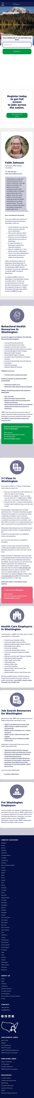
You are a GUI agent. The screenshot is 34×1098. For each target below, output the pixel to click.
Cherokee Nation (6, 855)
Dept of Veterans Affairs (7, 865)
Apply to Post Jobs (6, 1061)
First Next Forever (6, 991)
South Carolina (5, 945)
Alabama (3, 843)
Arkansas (3, 850)
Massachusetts (5, 897)
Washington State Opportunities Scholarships (18, 386)
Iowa (2, 882)
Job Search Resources (7, 1085)
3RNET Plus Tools (6, 1047)
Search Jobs (4, 1040)
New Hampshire (5, 917)
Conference (4, 986)
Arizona (3, 848)
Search (17, 51)
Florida (3, 868)
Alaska (3, 845)
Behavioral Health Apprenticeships (14, 398)
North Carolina (5, 927)
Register (3, 1043)
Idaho (2, 875)
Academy (3, 983)
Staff (2, 981)
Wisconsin (4, 967)
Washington (4, 962)
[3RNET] (17, 4)
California (4, 853)
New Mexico (4, 922)
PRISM (3, 1090)
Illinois (3, 877)
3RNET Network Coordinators (9, 1052)
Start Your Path (9, 396)
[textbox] (17, 45)
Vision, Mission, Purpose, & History (10, 996)
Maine (3, 892)
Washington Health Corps (12, 384)
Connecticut (4, 860)
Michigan (3, 900)
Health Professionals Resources (10, 1050)
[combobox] (17, 44)
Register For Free (17, 115)
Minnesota (4, 902)
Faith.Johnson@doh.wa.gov (13, 173)
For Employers (5, 1064)
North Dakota (5, 930)
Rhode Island (4, 942)
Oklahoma (4, 935)
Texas (2, 952)
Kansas (3, 885)
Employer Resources (7, 1066)
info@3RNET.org (5, 1010)
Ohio (2, 932)
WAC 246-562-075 (25, 568)
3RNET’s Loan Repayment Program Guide (16, 724)
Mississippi (4, 905)
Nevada (3, 915)
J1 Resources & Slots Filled (8, 1080)
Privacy (3, 998)
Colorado (3, 858)
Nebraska (3, 912)
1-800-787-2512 (5, 1007)
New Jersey (4, 920)
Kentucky (3, 887)
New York (3, 925)
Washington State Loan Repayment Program (17, 752)
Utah (2, 955)
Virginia (3, 960)
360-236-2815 (12, 171)
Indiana (3, 880)
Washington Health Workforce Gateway (16, 750)
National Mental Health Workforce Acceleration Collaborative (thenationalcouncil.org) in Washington (18, 406)
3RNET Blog (4, 1083)
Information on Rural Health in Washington (17, 760)
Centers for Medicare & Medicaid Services (16, 758)
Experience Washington (11, 774)
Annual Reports (5, 993)
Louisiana (3, 890)
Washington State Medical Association (16, 762)
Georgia (3, 870)
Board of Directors (6, 988)
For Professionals (6, 1045)
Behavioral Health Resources (9, 1093)
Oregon (3, 937)
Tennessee (4, 950)
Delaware (3, 863)
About (3, 978)
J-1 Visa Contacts (6, 1078)
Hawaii (3, 872)
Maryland (3, 895)
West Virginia (5, 965)
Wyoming (4, 969)
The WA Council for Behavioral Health (15, 375)
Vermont (3, 957)
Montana (3, 910)
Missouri (3, 907)
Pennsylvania (5, 940)
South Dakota (5, 947)
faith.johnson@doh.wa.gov (12, 438)
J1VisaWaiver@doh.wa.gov (12, 598)
